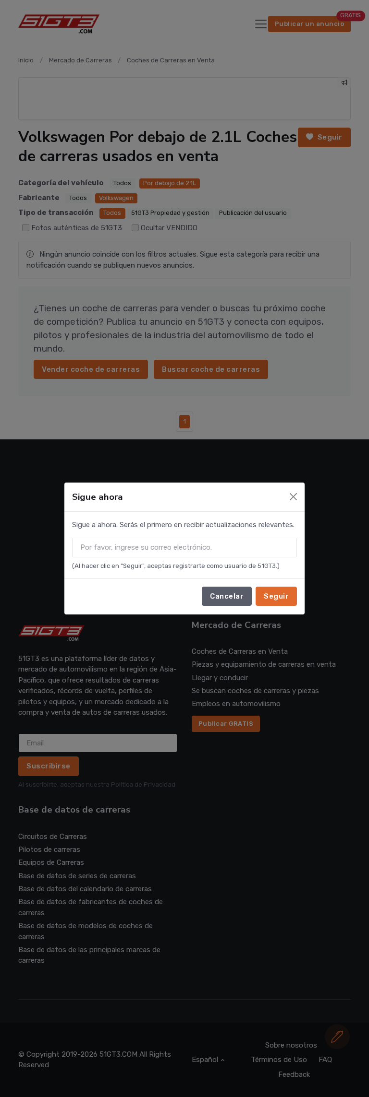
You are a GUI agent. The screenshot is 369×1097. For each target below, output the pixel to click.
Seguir (276, 596)
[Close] (293, 496)
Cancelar (227, 596)
